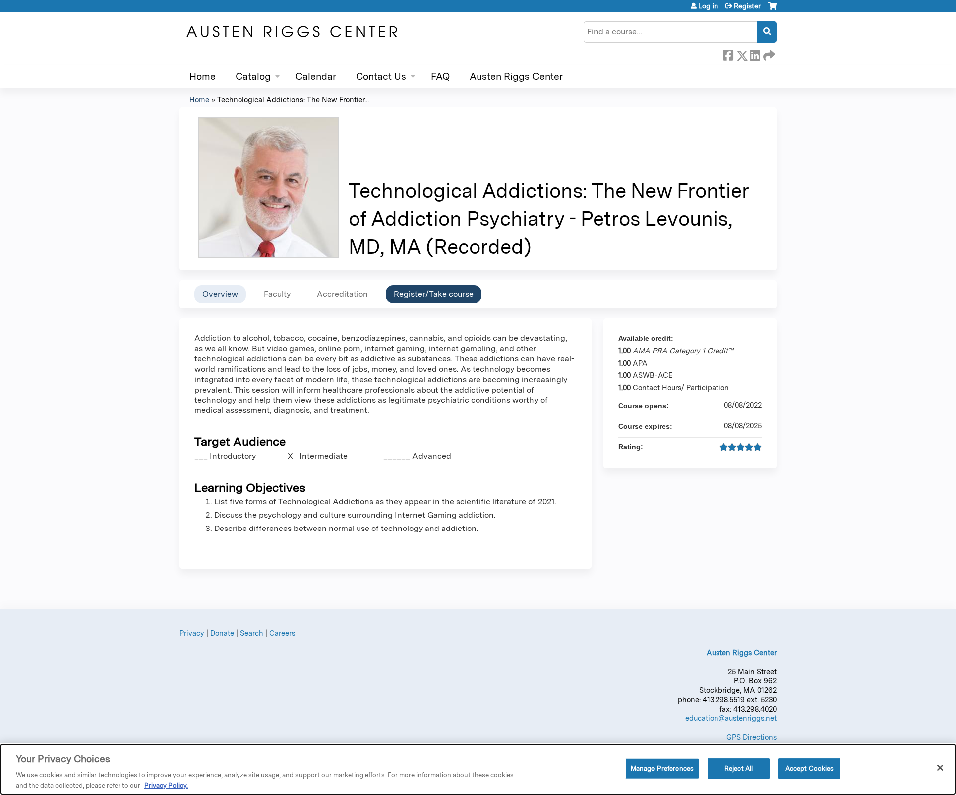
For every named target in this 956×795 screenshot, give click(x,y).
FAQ (440, 76)
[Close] (940, 768)
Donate (222, 633)
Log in (708, 5)
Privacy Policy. (166, 785)
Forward (768, 54)
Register (747, 5)
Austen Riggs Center (516, 76)
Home (202, 76)
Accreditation (342, 294)
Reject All (738, 768)
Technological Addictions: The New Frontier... (293, 99)
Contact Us (381, 76)
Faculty (277, 294)
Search (251, 633)
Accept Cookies (809, 768)
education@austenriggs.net (731, 718)
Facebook (728, 54)
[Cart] (772, 9)
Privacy (191, 633)
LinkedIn (755, 54)
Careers (282, 633)
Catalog (253, 76)
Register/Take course (434, 294)
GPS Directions (751, 737)
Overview (220, 294)
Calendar (315, 76)
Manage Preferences (662, 768)
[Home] (291, 31)
